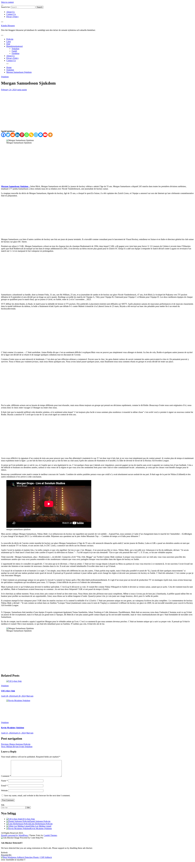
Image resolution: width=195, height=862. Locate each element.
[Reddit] (12, 134)
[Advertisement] (97, 110)
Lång (8, 41)
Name (4, 781)
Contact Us (11, 14)
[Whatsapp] (26, 134)
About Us (10, 12)
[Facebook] (3, 134)
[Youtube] (45, 134)
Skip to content (7, 2)
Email (4, 785)
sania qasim (22, 90)
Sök (2, 805)
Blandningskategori (14, 46)
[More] (50, 134)
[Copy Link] (31, 134)
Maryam (29, 696)
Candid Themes (50, 835)
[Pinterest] (22, 134)
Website (4, 790)
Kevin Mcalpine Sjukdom (12, 727)
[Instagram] (36, 134)
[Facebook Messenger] (40, 134)
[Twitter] (8, 134)
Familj (14, 51)
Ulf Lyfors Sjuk (8, 691)
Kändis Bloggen (8, 25)
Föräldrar (15, 53)
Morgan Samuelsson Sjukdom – (15, 186)
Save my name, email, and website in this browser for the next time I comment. (37, 795)
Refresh (4, 852)
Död (8, 44)
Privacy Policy (12, 16)
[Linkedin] (17, 134)
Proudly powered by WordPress (14, 835)
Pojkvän (9, 39)
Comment (6, 776)
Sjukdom (15, 49)
